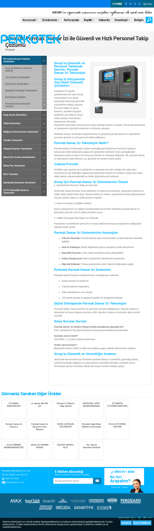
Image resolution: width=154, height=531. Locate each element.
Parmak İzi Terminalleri (17, 84)
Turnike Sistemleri (13, 140)
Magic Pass (96, 501)
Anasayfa (10, 49)
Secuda (63, 507)
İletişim (138, 20)
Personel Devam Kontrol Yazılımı (17, 105)
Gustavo (63, 501)
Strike (104, 507)
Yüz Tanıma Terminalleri (17, 77)
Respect (45, 507)
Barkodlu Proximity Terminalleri (21, 90)
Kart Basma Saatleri (15, 97)
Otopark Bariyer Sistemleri (17, 148)
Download (121, 20)
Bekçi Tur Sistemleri (14, 165)
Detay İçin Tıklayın (119, 487)
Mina (112, 501)
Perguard (131, 501)
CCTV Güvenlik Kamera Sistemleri (16, 191)
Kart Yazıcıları (10, 174)
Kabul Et (126, 523)
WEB (117, 4)
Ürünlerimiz (50, 20)
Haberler (104, 20)
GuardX (49, 501)
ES (139, 4)
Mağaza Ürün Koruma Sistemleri (20, 131)
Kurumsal (29, 20)
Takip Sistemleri (11, 123)
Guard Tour (32, 501)
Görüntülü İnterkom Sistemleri (19, 182)
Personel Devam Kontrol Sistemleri (16, 60)
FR (135, 4)
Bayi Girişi (148, 4)
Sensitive (83, 507)
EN (130, 4)
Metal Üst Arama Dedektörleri (19, 157)
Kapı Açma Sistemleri (15, 115)
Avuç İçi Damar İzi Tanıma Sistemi (18, 69)
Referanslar (71, 20)
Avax (15, 501)
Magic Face (78, 501)
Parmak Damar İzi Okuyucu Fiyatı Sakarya (39, 426)
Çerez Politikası (142, 523)
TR (126, 4)
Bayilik (88, 20)
